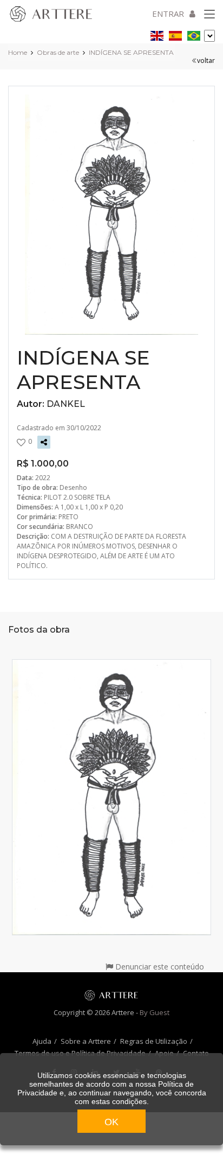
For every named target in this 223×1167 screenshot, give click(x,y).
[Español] (175, 33)
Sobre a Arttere (86, 1041)
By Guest (154, 1012)
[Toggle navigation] (209, 15)
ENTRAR (168, 13)
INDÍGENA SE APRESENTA (131, 52)
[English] (157, 33)
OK (111, 1122)
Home (17, 52)
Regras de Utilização (153, 1041)
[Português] (194, 33)
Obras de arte (58, 52)
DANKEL (66, 404)
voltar (206, 60)
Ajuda (41, 1041)
